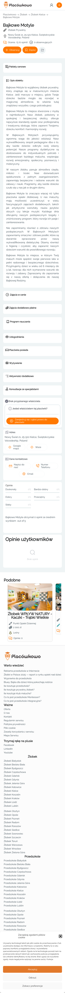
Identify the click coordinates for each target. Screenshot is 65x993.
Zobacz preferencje (32, 986)
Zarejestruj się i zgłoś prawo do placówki (31, 421)
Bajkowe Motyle (11, 17)
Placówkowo (9, 14)
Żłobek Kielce (38, 14)
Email (30, 474)
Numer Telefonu (45, 466)
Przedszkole (33, 856)
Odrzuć (32, 977)
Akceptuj (32, 969)
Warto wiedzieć (14, 665)
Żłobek (23, 14)
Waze (38, 447)
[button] (60, 936)
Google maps (17, 447)
